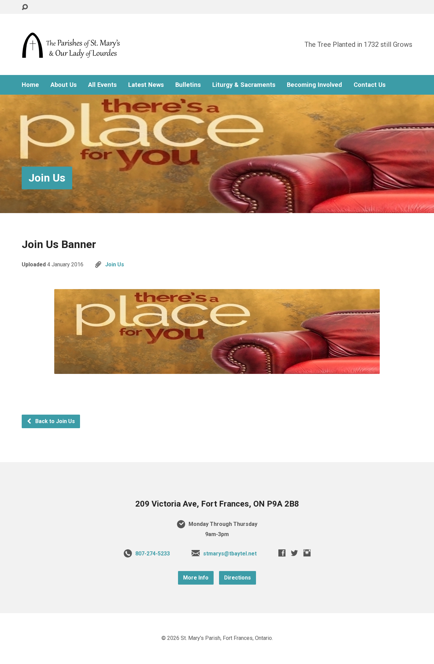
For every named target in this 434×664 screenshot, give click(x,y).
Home (30, 85)
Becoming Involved (314, 85)
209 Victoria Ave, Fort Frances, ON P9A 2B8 (217, 504)
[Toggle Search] (25, 7)
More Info (196, 577)
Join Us (46, 177)
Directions (237, 577)
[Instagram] (307, 552)
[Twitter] (294, 552)
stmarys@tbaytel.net (230, 553)
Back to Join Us (54, 421)
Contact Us (370, 85)
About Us (64, 85)
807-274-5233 (152, 553)
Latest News (146, 85)
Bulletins (188, 85)
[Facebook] (281, 552)
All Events (102, 85)
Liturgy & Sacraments (243, 85)
